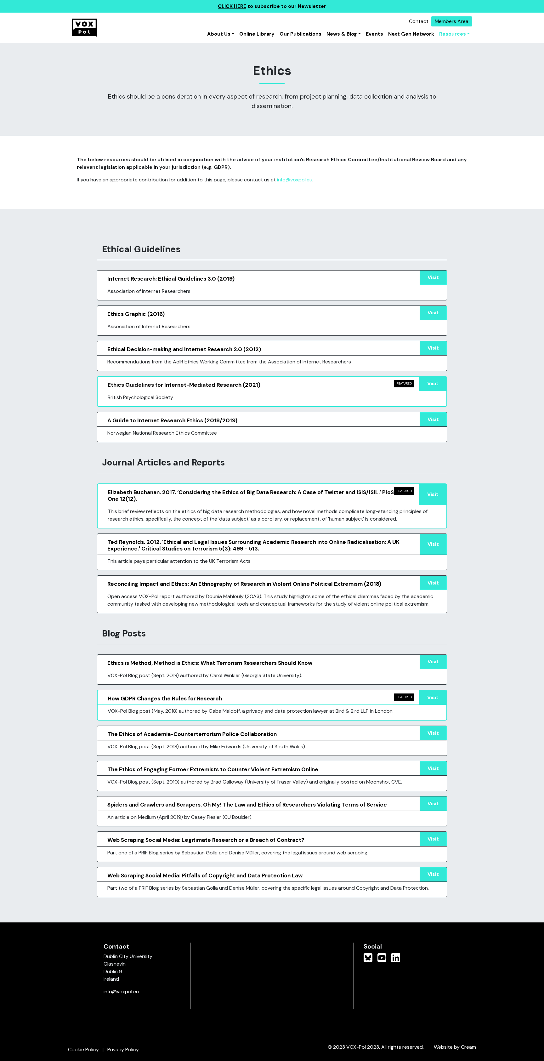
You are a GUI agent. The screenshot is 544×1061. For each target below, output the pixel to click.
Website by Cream (455, 1047)
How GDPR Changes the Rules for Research (165, 698)
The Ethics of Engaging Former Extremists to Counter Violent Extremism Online (212, 769)
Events (374, 34)
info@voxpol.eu (294, 179)
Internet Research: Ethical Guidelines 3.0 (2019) (171, 278)
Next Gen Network (411, 34)
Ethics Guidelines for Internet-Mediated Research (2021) (184, 384)
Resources (452, 34)
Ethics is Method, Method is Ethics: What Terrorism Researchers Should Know (209, 662)
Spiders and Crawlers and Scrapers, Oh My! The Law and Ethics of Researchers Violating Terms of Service (247, 804)
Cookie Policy (83, 1049)
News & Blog (341, 34)
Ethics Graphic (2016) (136, 314)
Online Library (257, 34)
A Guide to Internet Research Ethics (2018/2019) (172, 420)
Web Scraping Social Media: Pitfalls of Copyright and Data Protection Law (205, 875)
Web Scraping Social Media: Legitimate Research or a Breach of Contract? (205, 839)
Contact (418, 21)
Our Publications (300, 34)
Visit (433, 277)
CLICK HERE (232, 6)
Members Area (451, 21)
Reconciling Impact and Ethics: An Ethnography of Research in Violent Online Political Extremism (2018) (244, 583)
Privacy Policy (123, 1049)
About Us (218, 34)
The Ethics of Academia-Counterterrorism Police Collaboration (192, 734)
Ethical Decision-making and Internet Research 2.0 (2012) (184, 349)
